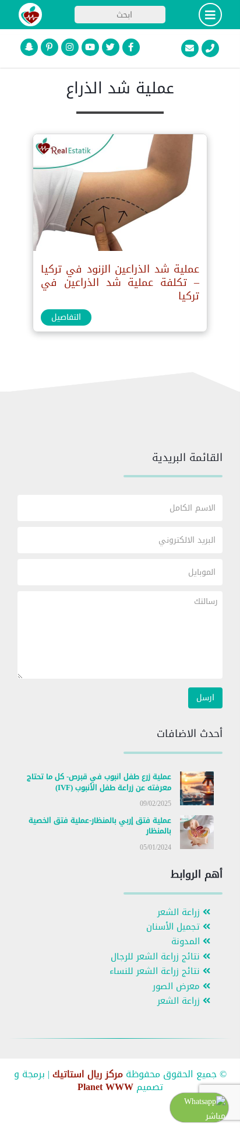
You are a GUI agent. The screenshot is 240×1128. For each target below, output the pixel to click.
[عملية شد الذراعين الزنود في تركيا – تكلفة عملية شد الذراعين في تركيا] (119, 195)
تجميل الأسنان (174, 927)
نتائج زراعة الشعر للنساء (156, 971)
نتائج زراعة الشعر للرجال (157, 957)
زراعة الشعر (180, 912)
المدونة (187, 941)
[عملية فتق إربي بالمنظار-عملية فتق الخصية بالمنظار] (197, 834)
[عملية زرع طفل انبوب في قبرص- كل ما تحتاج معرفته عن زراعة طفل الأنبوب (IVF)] (197, 791)
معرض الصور (178, 986)
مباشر (215, 1116)
